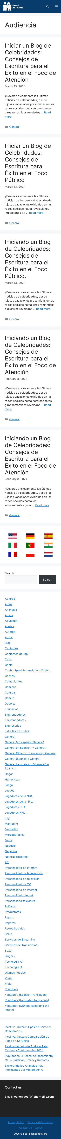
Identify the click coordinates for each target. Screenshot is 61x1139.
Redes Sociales (15, 928)
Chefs (9, 665)
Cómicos (10, 687)
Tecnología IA (13, 967)
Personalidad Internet (19, 895)
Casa (8, 659)
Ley (7, 818)
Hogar (9, 774)
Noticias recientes (16, 856)
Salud (8, 934)
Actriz (8, 604)
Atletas (9, 626)
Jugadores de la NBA (19, 796)
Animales (11, 609)
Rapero (9, 917)
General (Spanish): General (22, 758)
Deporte (10, 703)
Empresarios (13, 725)
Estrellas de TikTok (17, 731)
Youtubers (11, 989)
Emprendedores (15, 714)
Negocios (11, 851)
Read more (36, 212)
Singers (10, 956)
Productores (13, 912)
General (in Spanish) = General (25, 747)
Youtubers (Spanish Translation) (26, 994)
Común (9, 698)
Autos (9, 637)
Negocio (10, 845)
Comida (10, 692)
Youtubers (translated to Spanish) (27, 1000)
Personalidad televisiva (20, 901)
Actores (10, 598)
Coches (10, 676)
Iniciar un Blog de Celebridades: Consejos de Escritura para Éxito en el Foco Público (28, 162)
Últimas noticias (15, 972)
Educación (11, 709)
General (14, 126)
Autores (10, 631)
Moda (8, 840)
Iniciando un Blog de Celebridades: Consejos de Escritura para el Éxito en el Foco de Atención (30, 354)
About (38, 1127)
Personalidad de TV (18, 884)
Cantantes (11, 648)
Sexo (8, 950)
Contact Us (25, 1127)
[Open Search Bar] (47, 6)
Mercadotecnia (14, 834)
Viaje (8, 983)
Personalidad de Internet (21, 867)
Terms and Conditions (40, 1122)
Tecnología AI (13, 961)
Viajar (8, 978)
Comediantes (13, 681)
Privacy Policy (16, 1122)
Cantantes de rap (16, 654)
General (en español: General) (24, 742)
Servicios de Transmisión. (21, 945)
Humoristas (12, 779)
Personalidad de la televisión (24, 873)
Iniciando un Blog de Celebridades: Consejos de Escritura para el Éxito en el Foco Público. (28, 258)
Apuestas (11, 620)
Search (9, 573)
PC (7, 862)
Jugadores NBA (15, 807)
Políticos (10, 906)
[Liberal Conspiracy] (13, 6)
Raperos (10, 923)
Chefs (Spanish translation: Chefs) (27, 670)
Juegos (9, 790)
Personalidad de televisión (22, 878)
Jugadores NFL (15, 812)
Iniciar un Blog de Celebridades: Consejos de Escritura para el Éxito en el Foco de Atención (30, 62)
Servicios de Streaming (20, 939)
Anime (9, 615)
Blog (8, 642)
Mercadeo (11, 829)
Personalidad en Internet (21, 889)
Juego (9, 785)
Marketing (11, 823)
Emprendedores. (16, 720)
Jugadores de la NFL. (19, 801)
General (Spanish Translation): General (30, 753)
